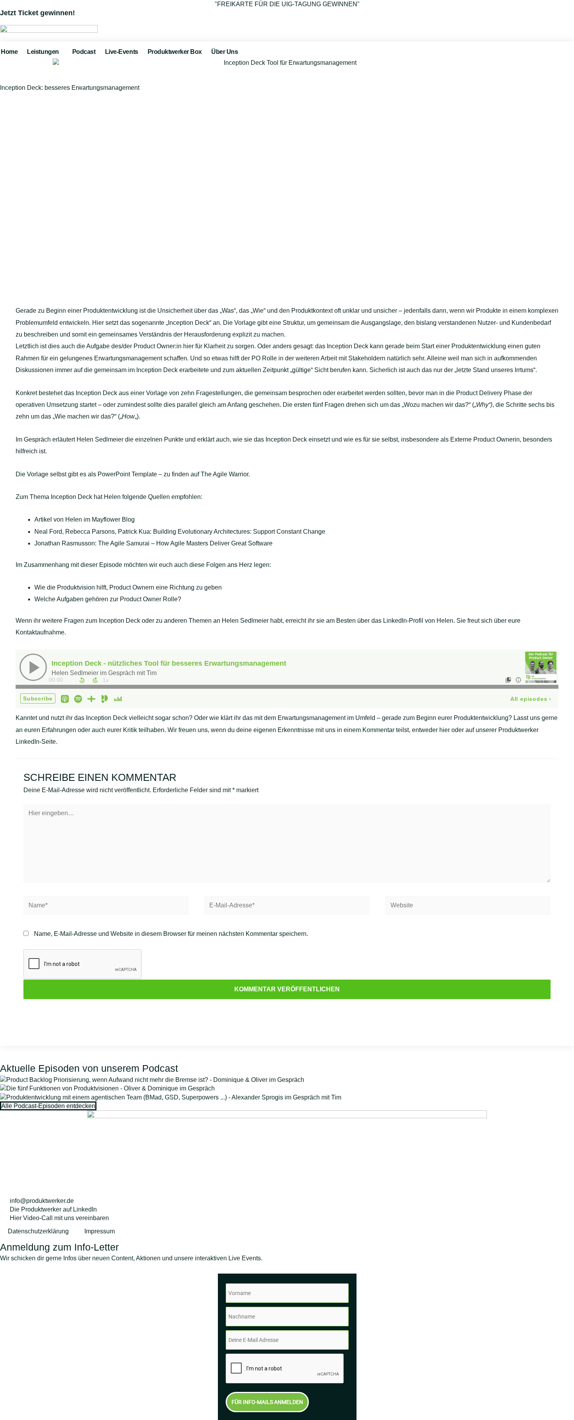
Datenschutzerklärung (38, 1231)
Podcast (84, 51)
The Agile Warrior (224, 474)
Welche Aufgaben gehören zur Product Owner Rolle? (107, 599)
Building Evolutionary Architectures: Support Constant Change (239, 531)
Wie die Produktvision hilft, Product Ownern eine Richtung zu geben (128, 587)
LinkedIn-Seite (36, 741)
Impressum (99, 1231)
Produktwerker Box (175, 51)
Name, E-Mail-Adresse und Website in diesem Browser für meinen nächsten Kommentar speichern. (171, 933)
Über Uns (224, 51)
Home (9, 51)
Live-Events (121, 51)
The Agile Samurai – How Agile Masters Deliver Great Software (185, 543)
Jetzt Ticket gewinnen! (37, 13)
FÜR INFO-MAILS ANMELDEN (267, 1402)
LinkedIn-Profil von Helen (418, 620)
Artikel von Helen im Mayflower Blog (84, 519)
